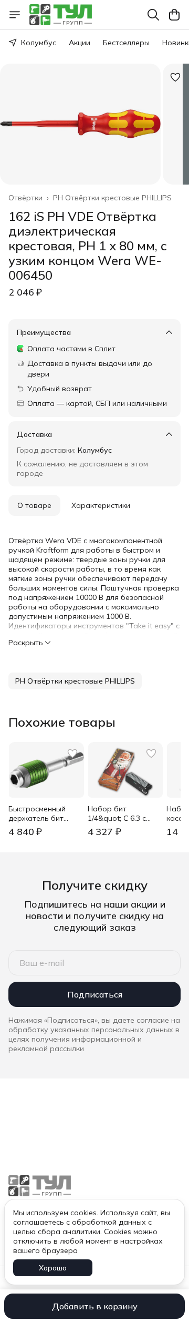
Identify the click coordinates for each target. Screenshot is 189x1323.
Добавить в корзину (95, 1306)
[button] (75, 681)
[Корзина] (174, 14)
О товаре (34, 505)
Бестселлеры (126, 42)
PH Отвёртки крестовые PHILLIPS (112, 197)
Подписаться (94, 994)
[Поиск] (153, 14)
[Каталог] (14, 14)
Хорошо (53, 1268)
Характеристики (100, 505)
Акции (79, 42)
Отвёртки (25, 197)
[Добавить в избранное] (175, 77)
